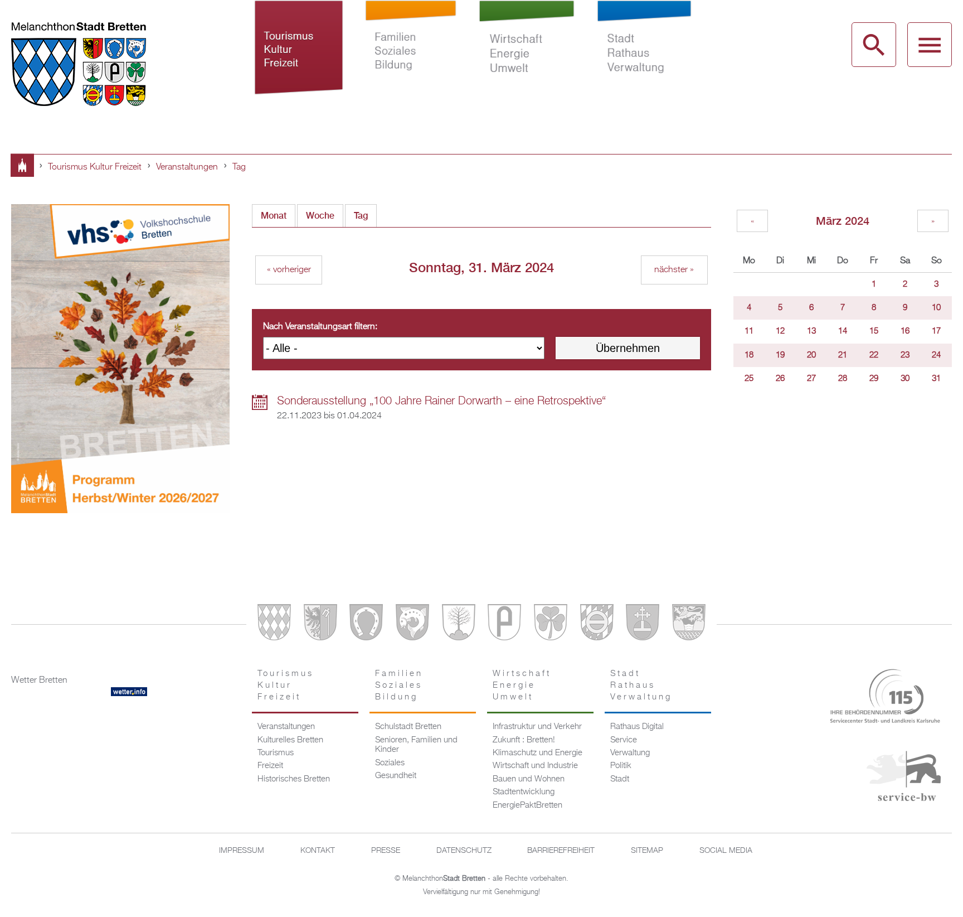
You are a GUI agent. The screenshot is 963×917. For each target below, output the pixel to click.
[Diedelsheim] (412, 624)
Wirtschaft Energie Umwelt (526, 60)
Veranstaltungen (187, 167)
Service (623, 740)
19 (780, 355)
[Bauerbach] (320, 624)
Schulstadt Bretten (408, 727)
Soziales (390, 763)
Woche (320, 215)
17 (936, 331)
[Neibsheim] (550, 624)
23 (905, 355)
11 (749, 331)
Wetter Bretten (39, 680)
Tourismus (275, 753)
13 (811, 331)
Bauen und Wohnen (529, 779)
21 (842, 355)
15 (873, 331)
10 (936, 308)
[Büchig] (366, 624)
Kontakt (317, 851)
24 (936, 355)
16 (905, 331)
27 (811, 379)
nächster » (674, 270)
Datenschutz (464, 851)
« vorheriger (289, 270)
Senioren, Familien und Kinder (416, 745)
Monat (273, 215)
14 (842, 331)
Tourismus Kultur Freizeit (299, 60)
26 (780, 379)
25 (749, 379)
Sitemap (647, 851)
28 (842, 379)
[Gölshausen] (504, 624)
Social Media (725, 851)
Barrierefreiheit (561, 851)
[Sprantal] (689, 624)
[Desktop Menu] (929, 44)
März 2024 (842, 220)
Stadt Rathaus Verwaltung (644, 60)
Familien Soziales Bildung (411, 60)
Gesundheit (395, 776)
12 (780, 331)
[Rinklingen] (597, 624)
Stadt (619, 779)
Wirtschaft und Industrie (535, 766)
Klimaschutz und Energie (537, 753)
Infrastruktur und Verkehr (537, 727)
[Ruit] (642, 624)
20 (811, 355)
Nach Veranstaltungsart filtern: (320, 326)
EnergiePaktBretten (527, 805)
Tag (239, 167)
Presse (385, 851)
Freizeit (270, 766)
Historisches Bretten (293, 779)
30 (905, 379)
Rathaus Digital (637, 727)
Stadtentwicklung (524, 792)
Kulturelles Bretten (290, 740)
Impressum (241, 851)
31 (936, 379)
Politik (620, 766)
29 (873, 379)
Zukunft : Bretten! (524, 740)
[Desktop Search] (874, 44)
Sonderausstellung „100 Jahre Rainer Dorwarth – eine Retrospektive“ (441, 401)
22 (873, 355)
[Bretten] (274, 624)
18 (749, 355)
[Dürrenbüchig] (458, 624)
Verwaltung (630, 753)
